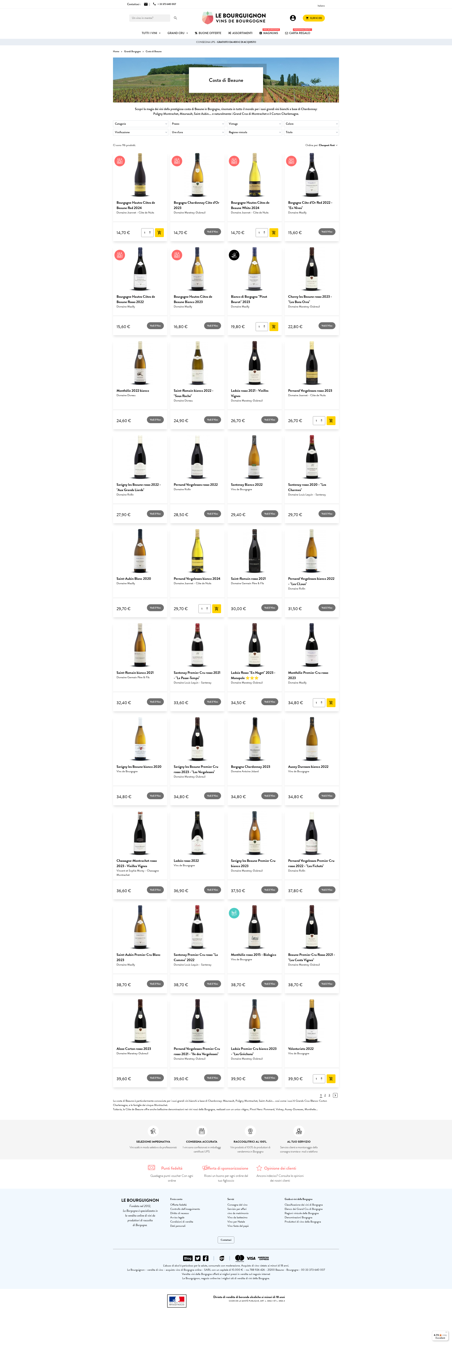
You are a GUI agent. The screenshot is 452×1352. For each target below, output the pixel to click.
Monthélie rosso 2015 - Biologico (253, 954)
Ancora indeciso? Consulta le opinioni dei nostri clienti (280, 1178)
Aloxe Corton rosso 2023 (134, 1048)
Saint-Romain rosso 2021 (248, 578)
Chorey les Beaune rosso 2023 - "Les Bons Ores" (310, 299)
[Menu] (446, 1333)
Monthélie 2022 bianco (133, 390)
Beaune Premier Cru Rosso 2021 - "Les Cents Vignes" (311, 957)
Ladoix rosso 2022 (186, 860)
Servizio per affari (236, 1209)
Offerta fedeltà (178, 1205)
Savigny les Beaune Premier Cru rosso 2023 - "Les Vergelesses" (196, 769)
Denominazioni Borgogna (298, 1217)
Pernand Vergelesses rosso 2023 (310, 390)
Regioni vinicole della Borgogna (302, 1213)
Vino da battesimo (237, 1217)
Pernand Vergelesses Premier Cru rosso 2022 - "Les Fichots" (311, 863)
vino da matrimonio (238, 1213)
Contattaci (226, 1240)
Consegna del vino (237, 1205)
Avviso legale (177, 1217)
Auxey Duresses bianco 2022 (308, 766)
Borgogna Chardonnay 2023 (250, 766)
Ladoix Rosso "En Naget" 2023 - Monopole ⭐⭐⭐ (253, 675)
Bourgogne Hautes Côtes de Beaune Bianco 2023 (193, 299)
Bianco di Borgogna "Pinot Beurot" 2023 (249, 299)
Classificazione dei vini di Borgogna (304, 1205)
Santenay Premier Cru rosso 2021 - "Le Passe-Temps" (197, 675)
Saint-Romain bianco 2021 (135, 672)
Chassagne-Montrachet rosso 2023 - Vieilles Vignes (137, 863)
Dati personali (177, 1226)
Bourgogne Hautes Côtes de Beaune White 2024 (250, 205)
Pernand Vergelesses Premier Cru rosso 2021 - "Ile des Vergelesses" (197, 1051)
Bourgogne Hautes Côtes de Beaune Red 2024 (136, 205)
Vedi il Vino (212, 232)
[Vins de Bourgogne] (234, 18)
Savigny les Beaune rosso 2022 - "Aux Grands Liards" (139, 487)
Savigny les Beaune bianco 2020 (139, 766)
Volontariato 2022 (301, 1048)
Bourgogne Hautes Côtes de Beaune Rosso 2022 (136, 299)
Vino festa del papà (238, 1226)
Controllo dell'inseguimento (185, 1209)
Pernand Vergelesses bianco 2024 (197, 578)
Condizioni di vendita (181, 1222)
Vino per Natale (236, 1222)
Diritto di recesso (179, 1213)
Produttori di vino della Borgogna (303, 1222)
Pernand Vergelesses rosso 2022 (196, 484)
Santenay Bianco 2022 (247, 484)
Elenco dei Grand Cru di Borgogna (304, 1209)
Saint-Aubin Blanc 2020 (134, 578)
